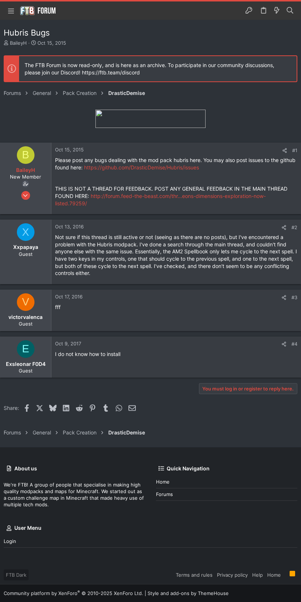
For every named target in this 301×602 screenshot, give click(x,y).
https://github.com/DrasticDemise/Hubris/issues (141, 167)
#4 (294, 344)
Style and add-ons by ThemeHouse (188, 593)
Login (10, 541)
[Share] (285, 150)
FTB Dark (16, 575)
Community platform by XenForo (73, 593)
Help (257, 575)
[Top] (285, 574)
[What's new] (277, 10)
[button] (11, 10)
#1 (294, 150)
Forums (164, 494)
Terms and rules (194, 575)
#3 (294, 297)
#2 (294, 227)
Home (163, 482)
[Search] (290, 10)
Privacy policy (232, 575)
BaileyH (18, 43)
